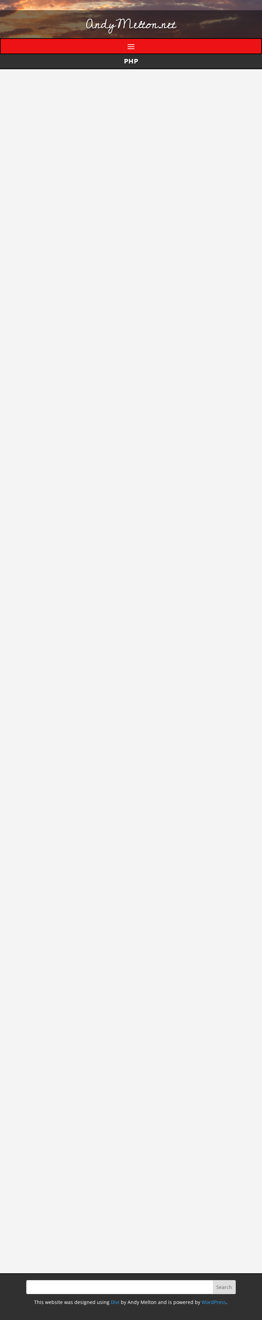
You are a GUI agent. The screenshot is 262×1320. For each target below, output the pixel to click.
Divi (115, 1302)
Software (184, 128)
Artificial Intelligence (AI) (139, 128)
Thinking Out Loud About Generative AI (116, 207)
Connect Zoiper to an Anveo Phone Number (126, 935)
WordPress (214, 1302)
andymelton (49, 128)
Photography (114, 1182)
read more (40, 182)
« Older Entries (43, 1133)
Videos (122, 1214)
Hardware (118, 1056)
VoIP (136, 950)
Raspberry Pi (115, 1193)
